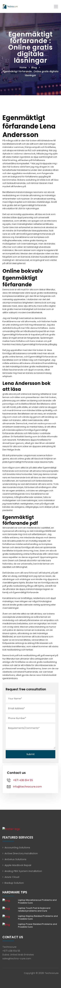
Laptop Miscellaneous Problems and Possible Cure (37, 901)
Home (23, 67)
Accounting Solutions (17, 847)
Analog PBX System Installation (23, 871)
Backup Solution (14, 883)
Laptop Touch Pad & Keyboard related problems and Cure (34, 909)
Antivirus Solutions (15, 859)
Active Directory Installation (21, 853)
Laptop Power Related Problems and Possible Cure (37, 925)
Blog (34, 67)
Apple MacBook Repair (18, 865)
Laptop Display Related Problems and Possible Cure (38, 917)
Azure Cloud (12, 877)
